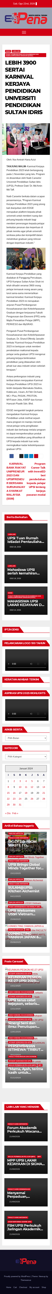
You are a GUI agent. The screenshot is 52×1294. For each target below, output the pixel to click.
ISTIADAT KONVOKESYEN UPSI (20, 973)
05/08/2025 (15, 942)
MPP (40, 1065)
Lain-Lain (16, 51)
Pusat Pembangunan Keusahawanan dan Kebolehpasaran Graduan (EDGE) (22, 55)
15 (8, 793)
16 (14, 793)
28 (43, 799)
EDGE (8, 51)
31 (20, 804)
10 (20, 787)
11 (26, 787)
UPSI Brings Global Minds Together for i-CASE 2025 (26, 868)
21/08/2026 (15, 1137)
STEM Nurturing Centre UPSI (19, 1222)
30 (14, 804)
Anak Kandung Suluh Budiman (21, 992)
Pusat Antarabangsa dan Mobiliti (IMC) (24, 907)
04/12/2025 (15, 896)
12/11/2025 (15, 1009)
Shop (44, 1287)
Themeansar (26, 1280)
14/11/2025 (15, 986)
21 (43, 793)
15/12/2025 (15, 873)
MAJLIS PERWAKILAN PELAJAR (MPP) (22, 1065)
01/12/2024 (15, 1078)
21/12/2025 (15, 850)
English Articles (16, 833)
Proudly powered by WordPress (17, 1276)
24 (20, 799)
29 (8, 804)
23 (14, 799)
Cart (15, 1287)
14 (43, 787)
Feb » (15, 813)
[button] (42, 32)
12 (32, 787)
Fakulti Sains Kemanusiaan (19, 1189)
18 (26, 793)
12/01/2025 (15, 1032)
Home (8, 1287)
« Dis (8, 813)
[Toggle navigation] (24, 32)
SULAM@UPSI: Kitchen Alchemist (23, 889)
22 (8, 799)
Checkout (23, 1287)
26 (32, 799)
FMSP (28, 929)
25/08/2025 (15, 919)
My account (34, 1287)
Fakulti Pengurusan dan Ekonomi (22, 1056)
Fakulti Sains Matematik (18, 838)
